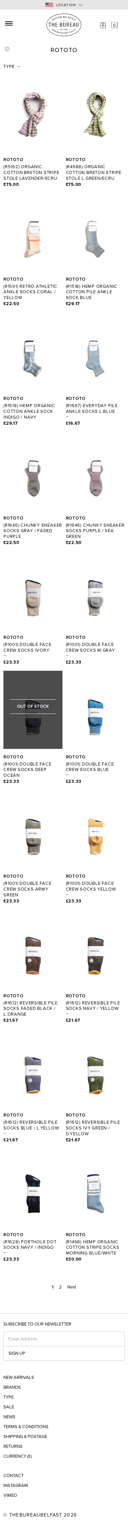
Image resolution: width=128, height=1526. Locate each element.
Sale (8, 1407)
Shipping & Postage (25, 1437)
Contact (13, 1476)
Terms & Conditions (25, 1427)
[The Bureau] (64, 25)
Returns (13, 1446)
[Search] (103, 25)
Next (71, 1287)
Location (66, 5)
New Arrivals (18, 1377)
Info (7, 49)
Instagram (15, 1486)
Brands (12, 1387)
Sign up (17, 1353)
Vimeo (10, 1495)
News (9, 1417)
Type (9, 66)
